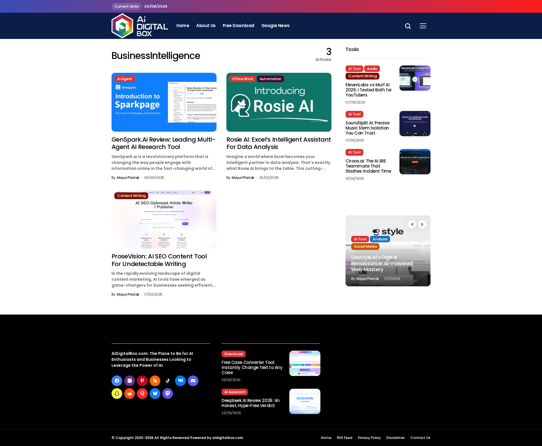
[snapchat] (117, 393)
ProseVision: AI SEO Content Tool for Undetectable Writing (159, 260)
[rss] (155, 380)
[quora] (142, 393)
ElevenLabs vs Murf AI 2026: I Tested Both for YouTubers (369, 90)
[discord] (193, 380)
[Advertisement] (381, 373)
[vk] (180, 380)
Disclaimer (395, 438)
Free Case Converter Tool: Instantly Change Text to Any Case (252, 367)
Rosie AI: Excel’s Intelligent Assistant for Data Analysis (278, 143)
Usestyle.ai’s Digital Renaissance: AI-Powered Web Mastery (382, 263)
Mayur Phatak (128, 178)
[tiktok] (167, 380)
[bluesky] (155, 393)
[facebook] (117, 380)
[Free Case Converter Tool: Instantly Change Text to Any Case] (304, 363)
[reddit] (129, 393)
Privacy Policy (369, 438)
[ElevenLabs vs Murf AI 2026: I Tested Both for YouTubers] (414, 78)
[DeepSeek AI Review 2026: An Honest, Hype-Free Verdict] (304, 401)
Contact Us (420, 438)
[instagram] (129, 380)
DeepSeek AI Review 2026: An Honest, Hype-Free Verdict (251, 403)
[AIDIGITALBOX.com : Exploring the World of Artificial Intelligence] (140, 25)
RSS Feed (344, 438)
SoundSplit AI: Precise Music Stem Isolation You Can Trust (367, 128)
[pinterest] (142, 380)
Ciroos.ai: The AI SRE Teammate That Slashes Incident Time (368, 166)
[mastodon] (167, 393)
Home (326, 438)
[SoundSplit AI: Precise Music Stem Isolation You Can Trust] (414, 123)
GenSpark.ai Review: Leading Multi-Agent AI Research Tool (163, 143)
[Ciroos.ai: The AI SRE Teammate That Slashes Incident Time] (414, 161)
